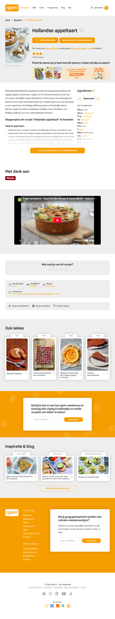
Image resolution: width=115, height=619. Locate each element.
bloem (85, 123)
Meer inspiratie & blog (57, 489)
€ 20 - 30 (50, 286)
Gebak (19, 294)
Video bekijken (47, 40)
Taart (58, 294)
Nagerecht (51, 294)
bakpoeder (85, 120)
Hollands (42, 294)
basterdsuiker (88, 113)
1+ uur (14, 286)
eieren (81, 129)
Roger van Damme (52, 49)
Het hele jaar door (30, 294)
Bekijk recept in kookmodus (77, 40)
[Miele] (10, 178)
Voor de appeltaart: (84, 106)
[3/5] (40, 53)
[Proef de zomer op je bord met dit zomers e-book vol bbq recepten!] (71, 73)
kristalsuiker (86, 116)
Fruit (14, 294)
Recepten (18, 20)
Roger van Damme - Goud (82, 49)
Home (7, 20)
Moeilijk (33, 286)
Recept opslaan (63, 306)
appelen (84, 136)
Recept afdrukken (43, 306)
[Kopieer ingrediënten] (94, 91)
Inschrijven (73, 420)
